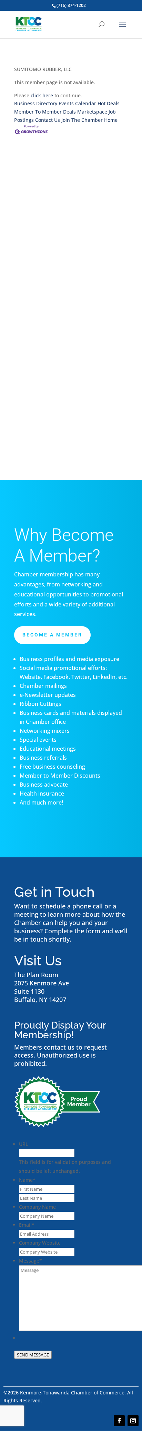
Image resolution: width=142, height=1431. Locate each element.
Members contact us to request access (60, 1051)
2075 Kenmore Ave (41, 983)
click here (42, 95)
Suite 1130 (29, 991)
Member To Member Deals (45, 111)
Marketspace (92, 111)
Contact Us (47, 120)
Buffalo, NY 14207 (40, 999)
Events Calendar (77, 103)
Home (111, 120)
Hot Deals (109, 103)
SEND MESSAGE (33, 1355)
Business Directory (35, 103)
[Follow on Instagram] (133, 1420)
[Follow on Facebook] (119, 1420)
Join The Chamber (82, 120)
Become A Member (52, 634)
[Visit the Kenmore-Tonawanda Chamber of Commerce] (57, 1125)
